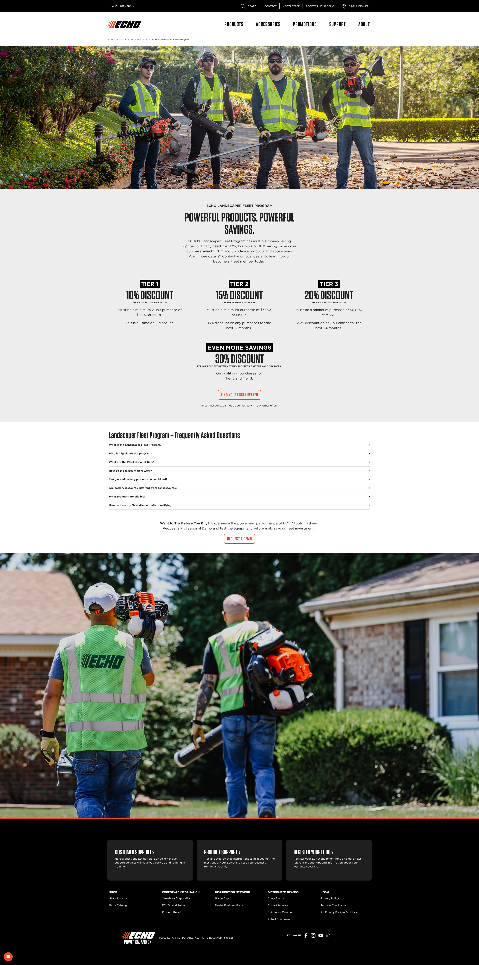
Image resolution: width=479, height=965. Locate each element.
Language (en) (120, 6)
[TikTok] (328, 935)
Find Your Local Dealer (239, 394)
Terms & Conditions (333, 905)
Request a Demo (239, 538)
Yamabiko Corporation (176, 898)
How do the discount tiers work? (130, 470)
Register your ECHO (320, 6)
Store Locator (118, 898)
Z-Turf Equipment (279, 919)
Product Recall (171, 912)
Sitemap (228, 937)
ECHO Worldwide (173, 905)
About (364, 24)
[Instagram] (313, 935)
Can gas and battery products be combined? (138, 479)
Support (337, 24)
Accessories (268, 24)
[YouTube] (320, 935)
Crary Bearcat (277, 898)
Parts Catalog (118, 905)
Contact (270, 6)
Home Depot (223, 898)
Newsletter (291, 6)
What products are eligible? (127, 496)
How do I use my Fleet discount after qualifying (140, 505)
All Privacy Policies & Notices (340, 912)
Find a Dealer (358, 6)
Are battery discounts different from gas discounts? (143, 487)
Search (252, 6)
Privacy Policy (330, 898)
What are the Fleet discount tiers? (132, 462)
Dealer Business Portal (229, 905)
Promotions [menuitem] (305, 24)
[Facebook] (305, 935)
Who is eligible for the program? (130, 453)
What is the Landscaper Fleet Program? (135, 444)
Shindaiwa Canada (280, 912)
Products (234, 24)
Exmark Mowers (278, 905)
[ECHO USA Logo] (124, 24)
